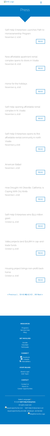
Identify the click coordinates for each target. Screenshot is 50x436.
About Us (25, 386)
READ (40, 41)
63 (31, 294)
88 (36, 294)
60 (23, 294)
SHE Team (25, 374)
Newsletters (25, 361)
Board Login (25, 372)
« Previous (11, 294)
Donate (25, 343)
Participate (25, 347)
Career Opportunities (25, 389)
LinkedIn (25, 359)
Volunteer (25, 345)
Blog (25, 332)
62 (29, 294)
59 (21, 294)
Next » (40, 294)
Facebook (26, 357)
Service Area (25, 330)
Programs (25, 328)
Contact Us (25, 384)
